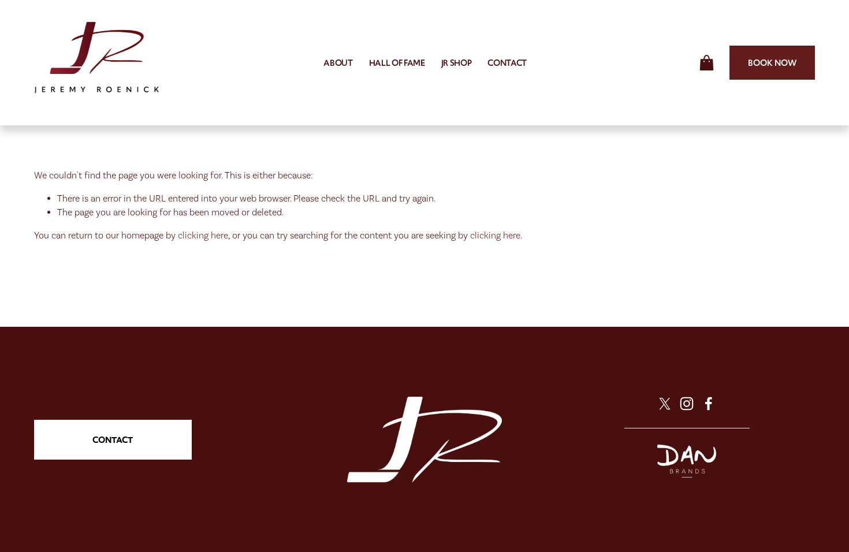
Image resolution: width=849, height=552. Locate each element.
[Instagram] (687, 404)
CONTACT (507, 63)
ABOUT (337, 63)
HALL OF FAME (397, 63)
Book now (772, 63)
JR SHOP (456, 63)
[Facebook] (709, 404)
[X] (665, 404)
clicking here (203, 235)
